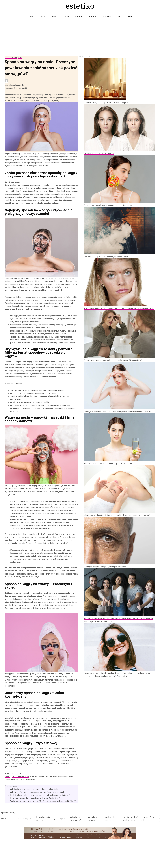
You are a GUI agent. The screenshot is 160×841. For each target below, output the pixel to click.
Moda (130, 16)
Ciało (43, 16)
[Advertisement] (80, 37)
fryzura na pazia (59, 819)
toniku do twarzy (30, 325)
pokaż (17, 182)
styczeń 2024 (16, 773)
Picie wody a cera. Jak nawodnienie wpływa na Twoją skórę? (35, 798)
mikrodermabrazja (65, 727)
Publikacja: (16, 88)
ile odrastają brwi (24, 819)
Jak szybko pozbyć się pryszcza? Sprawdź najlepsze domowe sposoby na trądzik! (117, 412)
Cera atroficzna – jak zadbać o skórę (99, 153)
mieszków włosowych (56, 188)
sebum (27, 188)
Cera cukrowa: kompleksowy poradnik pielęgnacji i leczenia (108, 205)
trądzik (16, 191)
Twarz (31, 16)
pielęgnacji (25, 702)
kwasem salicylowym (50, 319)
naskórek (63, 334)
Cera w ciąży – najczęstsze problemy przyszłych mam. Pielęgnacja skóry (113, 360)
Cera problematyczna (13, 57)
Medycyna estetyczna (111, 16)
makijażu (21, 396)
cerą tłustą (44, 194)
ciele (20, 197)
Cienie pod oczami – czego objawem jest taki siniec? (105, 567)
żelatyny (31, 550)
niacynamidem (33, 322)
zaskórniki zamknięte (38, 191)
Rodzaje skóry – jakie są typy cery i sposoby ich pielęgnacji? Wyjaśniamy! (40, 795)
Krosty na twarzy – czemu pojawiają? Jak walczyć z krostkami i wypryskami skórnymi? (119, 308)
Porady (67, 16)
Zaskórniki (9, 185)
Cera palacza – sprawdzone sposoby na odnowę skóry (106, 257)
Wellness (92, 16)
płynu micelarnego (23, 316)
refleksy (3, 819)
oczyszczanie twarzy (62, 733)
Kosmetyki (78, 16)
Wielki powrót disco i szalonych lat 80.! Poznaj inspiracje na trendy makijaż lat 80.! (43, 801)
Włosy (54, 16)
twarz (39, 297)
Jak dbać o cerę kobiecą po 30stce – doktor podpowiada (34, 789)
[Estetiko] (80, 6)
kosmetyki (41, 200)
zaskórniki (15, 154)
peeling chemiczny (49, 727)
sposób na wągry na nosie (57, 568)
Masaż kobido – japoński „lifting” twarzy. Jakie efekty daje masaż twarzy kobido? (117, 515)
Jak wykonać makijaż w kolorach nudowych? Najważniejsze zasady (37, 792)
